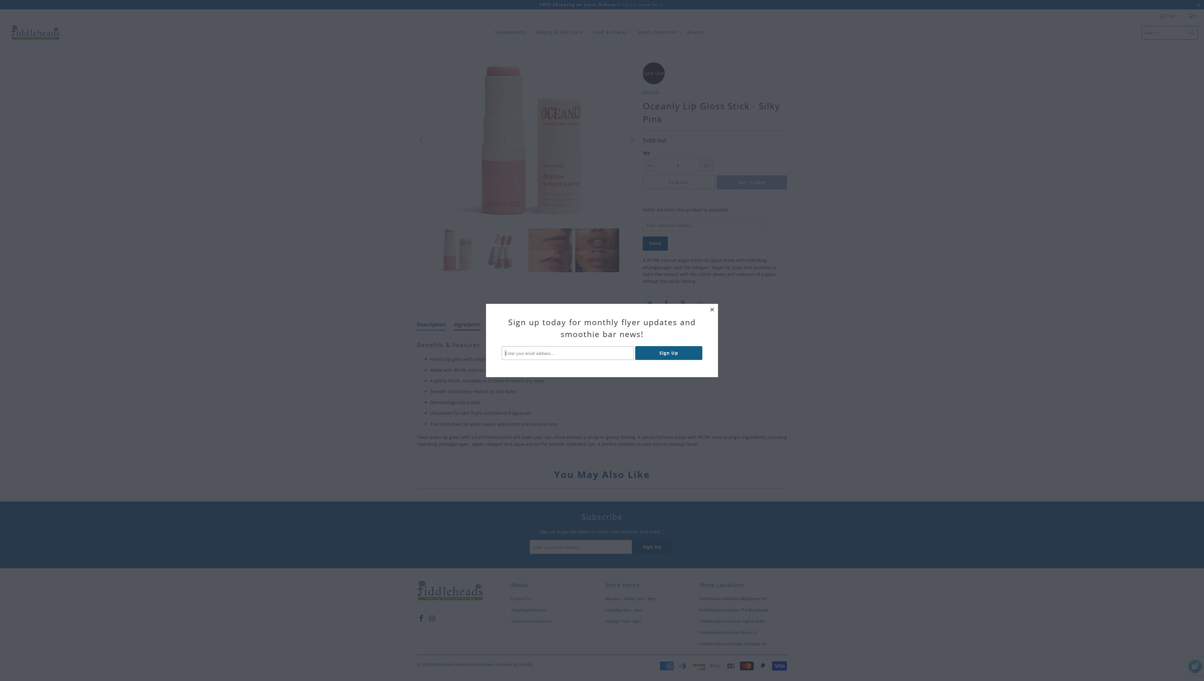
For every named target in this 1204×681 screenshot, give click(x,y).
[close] (712, 309)
